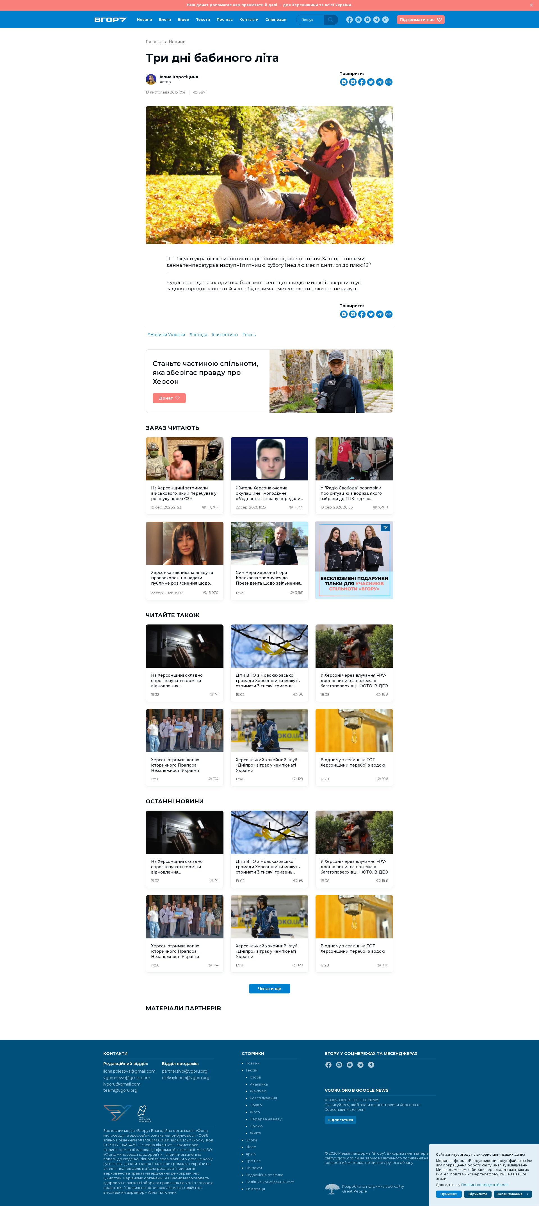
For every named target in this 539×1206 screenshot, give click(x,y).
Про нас (225, 19)
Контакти (249, 19)
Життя (255, 1133)
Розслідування (263, 1098)
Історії (255, 1077)
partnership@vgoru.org (184, 1071)
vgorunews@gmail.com (126, 1077)
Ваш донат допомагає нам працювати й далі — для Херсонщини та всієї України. (269, 5)
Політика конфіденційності (270, 1182)
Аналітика (259, 1084)
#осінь (249, 334)
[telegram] (375, 20)
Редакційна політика (264, 1175)
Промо (256, 1126)
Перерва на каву (266, 1119)
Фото (255, 1112)
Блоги (165, 19)
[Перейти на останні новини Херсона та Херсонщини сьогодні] (111, 19)
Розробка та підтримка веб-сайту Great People (373, 1188)
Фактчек (258, 1091)
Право (256, 1105)
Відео (183, 19)
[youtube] (366, 20)
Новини (144, 19)
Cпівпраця (275, 19)
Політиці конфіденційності (484, 1185)
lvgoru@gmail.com (122, 1084)
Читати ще (269, 988)
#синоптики (225, 334)
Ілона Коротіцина (179, 76)
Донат (166, 398)
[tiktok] (384, 20)
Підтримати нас (417, 19)
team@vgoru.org (120, 1090)
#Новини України (166, 334)
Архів (251, 1154)
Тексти (203, 19)
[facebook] (348, 20)
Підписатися (340, 1120)
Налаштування (509, 1194)
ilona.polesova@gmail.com (129, 1071)
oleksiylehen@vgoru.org (185, 1077)
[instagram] (357, 20)
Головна (154, 41)
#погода (198, 334)
